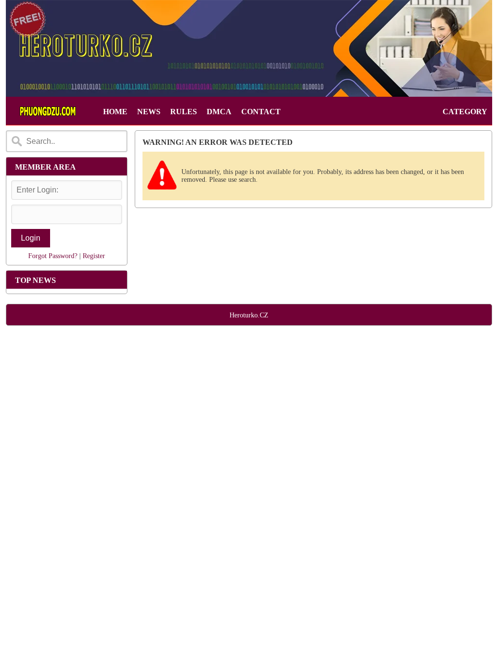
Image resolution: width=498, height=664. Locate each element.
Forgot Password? (52, 256)
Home (115, 111)
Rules (183, 111)
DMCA (219, 111)
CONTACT (261, 111)
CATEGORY (465, 111)
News (148, 111)
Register (94, 256)
